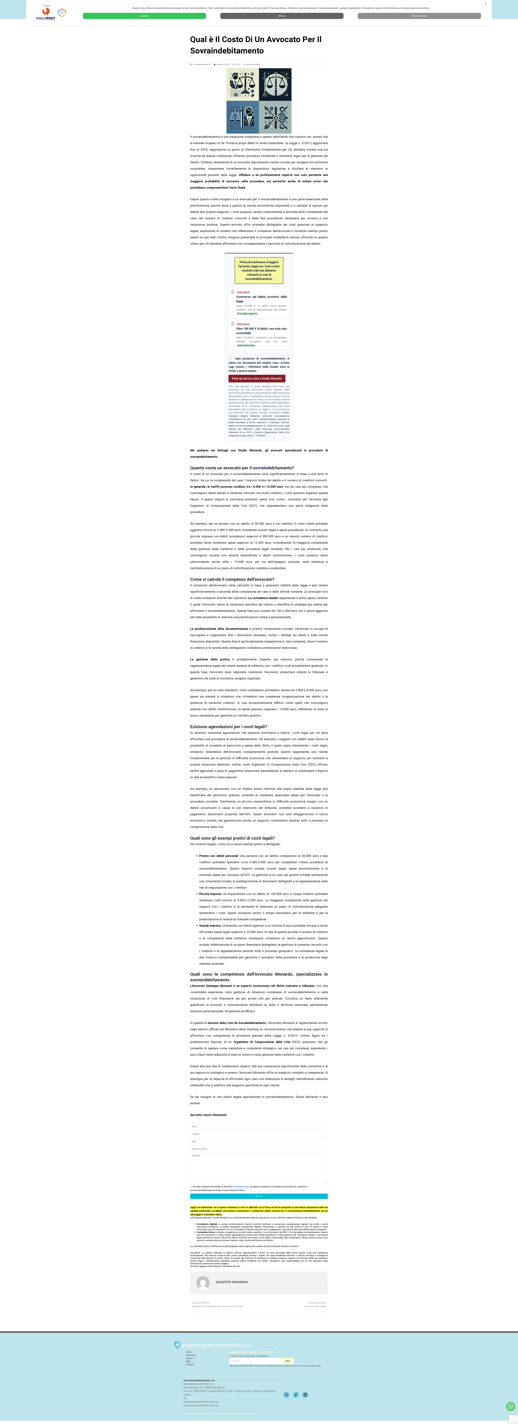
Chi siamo (190, 1355)
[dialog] (259, 12)
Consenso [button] (254, 1413)
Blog (188, 1361)
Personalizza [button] (419, 15)
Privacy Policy (327, 1366)
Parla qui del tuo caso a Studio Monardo (257, 378)
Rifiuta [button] (282, 15)
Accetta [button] (144, 15)
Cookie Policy (206, 1413)
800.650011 (193, 1398)
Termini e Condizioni (225, 1413)
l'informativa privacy (241, 1186)
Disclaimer (242, 1413)
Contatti (190, 1364)
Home (189, 1352)
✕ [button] (486, 3)
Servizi (189, 1358)
